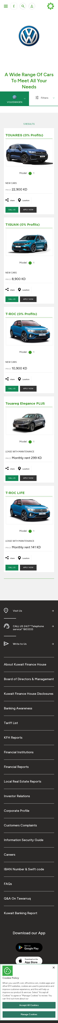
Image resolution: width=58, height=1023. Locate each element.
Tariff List (11, 723)
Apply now (28, 210)
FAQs (8, 884)
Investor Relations (17, 796)
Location (25, 200)
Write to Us (20, 643)
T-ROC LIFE (15, 493)
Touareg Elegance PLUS (25, 403)
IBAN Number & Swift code (24, 869)
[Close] (53, 967)
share (12, 200)
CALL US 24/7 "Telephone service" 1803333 (28, 628)
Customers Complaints (20, 825)
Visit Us (17, 610)
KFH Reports (13, 737)
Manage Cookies (29, 1014)
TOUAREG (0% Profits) (24, 135)
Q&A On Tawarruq (17, 898)
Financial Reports (16, 767)
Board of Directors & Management (29, 679)
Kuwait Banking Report (20, 913)
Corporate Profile (16, 811)
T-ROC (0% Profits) (21, 314)
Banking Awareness (18, 708)
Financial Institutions (19, 752)
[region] (29, 992)
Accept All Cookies (29, 1005)
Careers (9, 854)
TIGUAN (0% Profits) (22, 224)
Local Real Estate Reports (22, 781)
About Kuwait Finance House (25, 664)
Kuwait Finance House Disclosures (28, 694)
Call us (11, 210)
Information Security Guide (23, 840)
